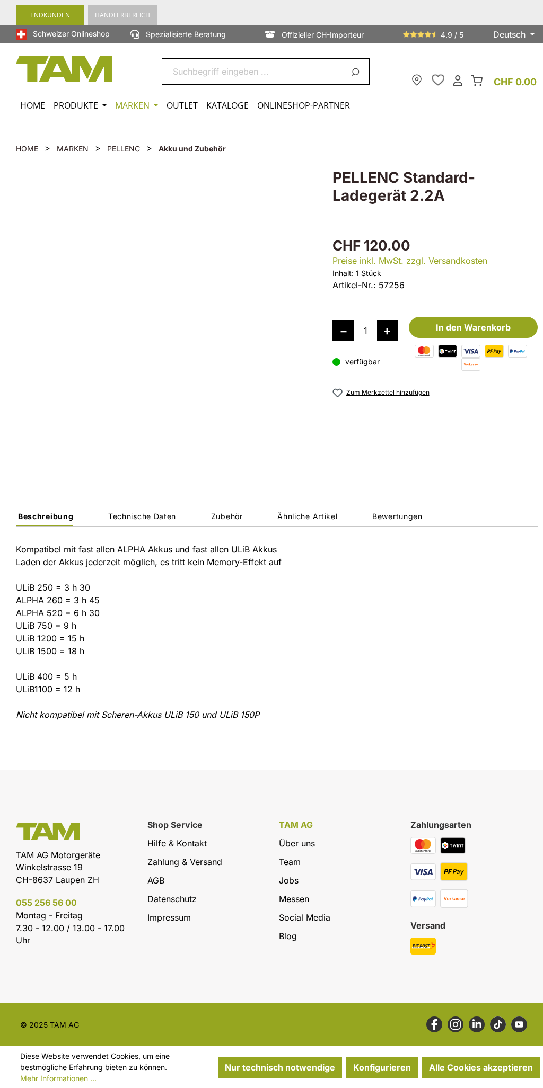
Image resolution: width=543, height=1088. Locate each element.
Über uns (297, 843)
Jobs (289, 880)
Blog (288, 936)
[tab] (44, 519)
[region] (163, 315)
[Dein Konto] (458, 79)
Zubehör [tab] (227, 516)
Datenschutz (172, 899)
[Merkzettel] (438, 80)
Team (290, 862)
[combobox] (253, 71)
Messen (294, 899)
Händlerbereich (122, 15)
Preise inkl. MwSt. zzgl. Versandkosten (409, 260)
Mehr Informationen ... (58, 1078)
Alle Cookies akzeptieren (481, 1067)
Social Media (304, 917)
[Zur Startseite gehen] (64, 69)
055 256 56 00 (46, 902)
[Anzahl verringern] (343, 330)
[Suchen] (357, 71)
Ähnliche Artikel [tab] (307, 516)
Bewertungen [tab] (397, 516)
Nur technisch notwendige (280, 1067)
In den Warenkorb (473, 327)
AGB (155, 880)
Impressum (169, 917)
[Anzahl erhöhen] (387, 330)
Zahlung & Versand (184, 862)
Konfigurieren (382, 1067)
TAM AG (296, 825)
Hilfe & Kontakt (177, 843)
